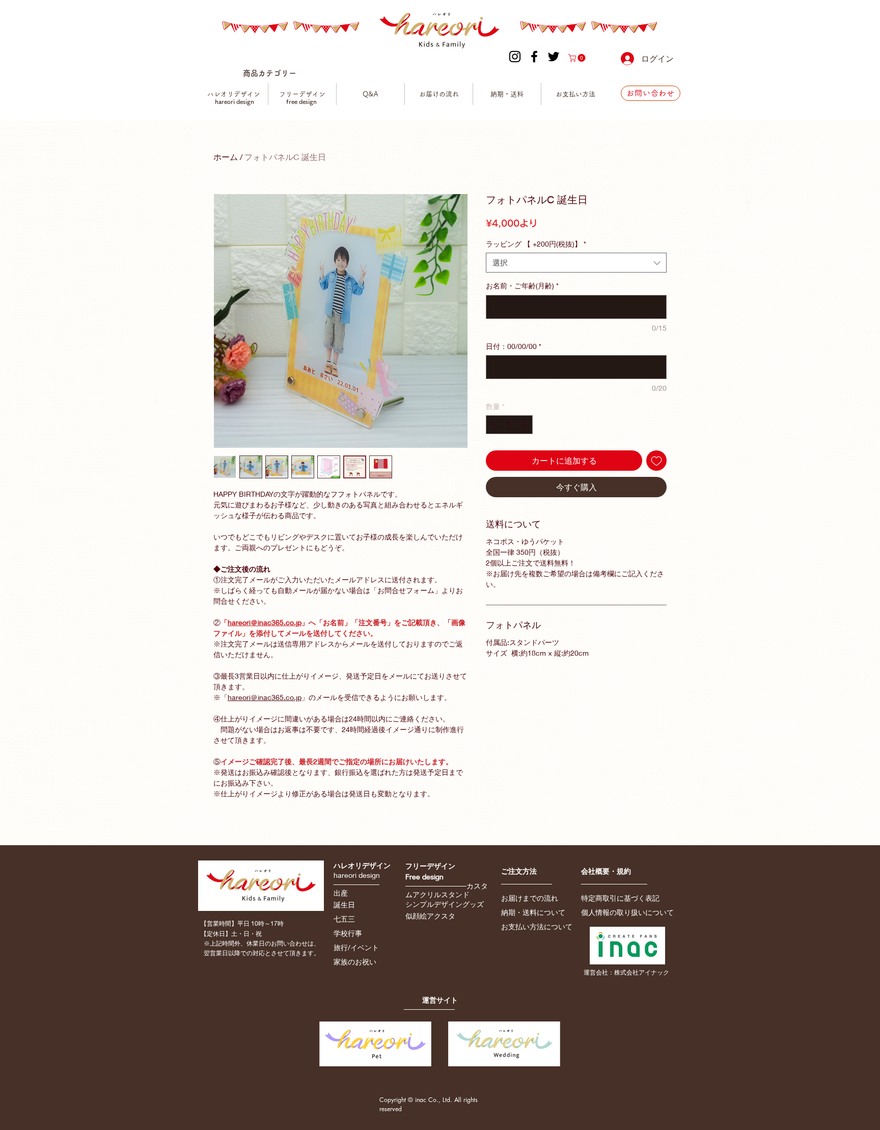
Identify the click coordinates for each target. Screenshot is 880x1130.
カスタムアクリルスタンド (446, 890)
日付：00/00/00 (513, 346)
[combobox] (576, 263)
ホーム (225, 157)
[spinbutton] (509, 425)
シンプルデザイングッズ (444, 904)
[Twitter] (553, 56)
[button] (577, 58)
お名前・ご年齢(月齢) (522, 285)
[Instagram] (514, 56)
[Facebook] (534, 56)
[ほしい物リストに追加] (656, 460)
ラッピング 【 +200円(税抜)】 (536, 243)
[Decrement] (493, 425)
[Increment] (524, 425)
